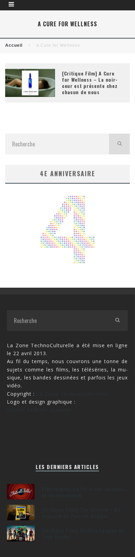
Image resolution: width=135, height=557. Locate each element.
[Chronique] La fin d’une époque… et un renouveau (84, 491)
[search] (119, 144)
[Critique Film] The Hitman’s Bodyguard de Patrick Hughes (82, 512)
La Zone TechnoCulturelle (72, 393)
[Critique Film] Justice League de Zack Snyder (83, 533)
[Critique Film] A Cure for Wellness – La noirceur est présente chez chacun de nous (89, 83)
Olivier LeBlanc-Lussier (39, 409)
